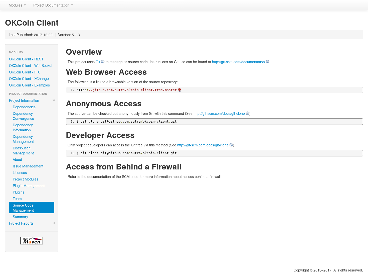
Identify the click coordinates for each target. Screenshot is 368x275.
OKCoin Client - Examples (29, 84)
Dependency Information (23, 127)
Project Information (24, 100)
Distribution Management (23, 150)
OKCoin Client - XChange (29, 78)
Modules (16, 5)
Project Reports (21, 223)
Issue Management (28, 165)
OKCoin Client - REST (26, 58)
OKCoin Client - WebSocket (30, 65)
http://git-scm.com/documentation (238, 61)
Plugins (18, 192)
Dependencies (24, 106)
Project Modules (25, 178)
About (17, 159)
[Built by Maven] (31, 240)
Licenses (20, 172)
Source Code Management (23, 208)
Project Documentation (51, 5)
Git (98, 61)
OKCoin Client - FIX (24, 71)
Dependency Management (23, 139)
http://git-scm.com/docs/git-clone (219, 113)
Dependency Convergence (23, 116)
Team (17, 198)
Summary (20, 216)
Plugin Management (29, 185)
